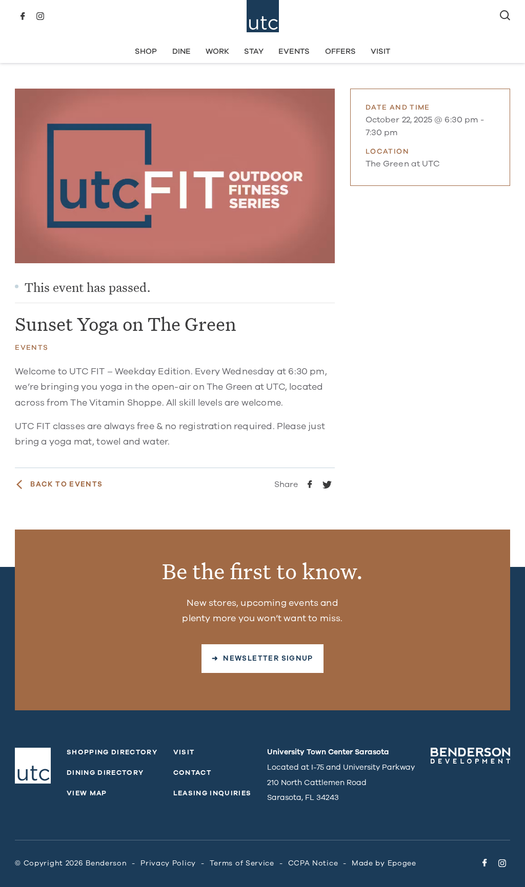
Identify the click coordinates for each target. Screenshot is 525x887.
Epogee (402, 863)
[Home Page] (263, 16)
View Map (87, 793)
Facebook (22, 16)
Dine (181, 51)
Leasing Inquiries (212, 793)
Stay (254, 51)
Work (217, 51)
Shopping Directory (112, 752)
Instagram (40, 16)
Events (294, 51)
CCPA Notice (313, 863)
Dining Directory (105, 772)
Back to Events (66, 484)
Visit (380, 51)
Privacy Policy (168, 863)
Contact (192, 772)
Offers (340, 51)
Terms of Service (242, 863)
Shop (146, 51)
